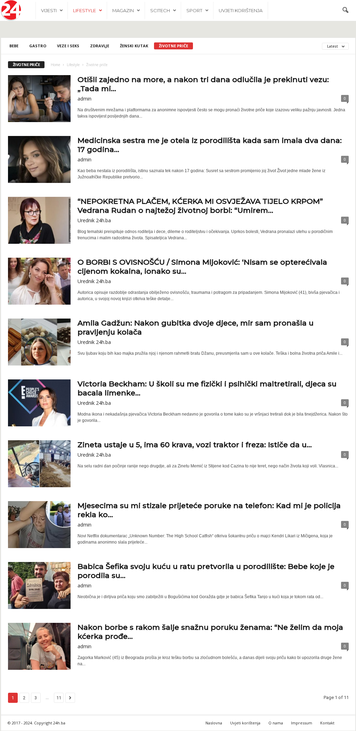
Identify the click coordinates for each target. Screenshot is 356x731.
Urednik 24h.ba (94, 220)
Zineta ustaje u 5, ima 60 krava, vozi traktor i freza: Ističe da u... (195, 444)
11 (58, 697)
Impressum (301, 722)
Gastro (37, 45)
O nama (275, 722)
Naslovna (213, 722)
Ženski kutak (134, 45)
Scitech (160, 10)
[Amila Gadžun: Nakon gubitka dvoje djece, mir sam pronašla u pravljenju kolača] (39, 342)
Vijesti (49, 10)
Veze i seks (68, 45)
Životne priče (173, 45)
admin (84, 98)
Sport (194, 10)
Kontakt (327, 722)
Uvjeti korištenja (240, 10)
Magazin (123, 10)
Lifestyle (84, 10)
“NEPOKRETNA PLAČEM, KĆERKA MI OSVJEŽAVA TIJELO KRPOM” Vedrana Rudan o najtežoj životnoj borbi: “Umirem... (200, 206)
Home (55, 64)
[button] (345, 10)
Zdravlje (99, 45)
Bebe (13, 45)
